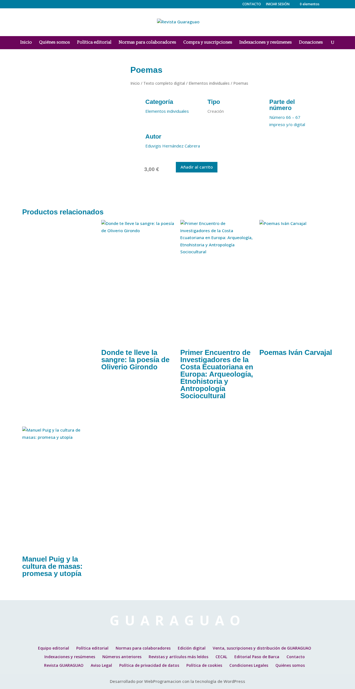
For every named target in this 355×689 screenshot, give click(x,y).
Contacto (295, 656)
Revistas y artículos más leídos (178, 656)
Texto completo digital (164, 83)
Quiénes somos (54, 42)
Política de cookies (204, 665)
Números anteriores (121, 656)
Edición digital (192, 648)
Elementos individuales (209, 83)
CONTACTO (251, 4)
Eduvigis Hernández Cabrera (172, 146)
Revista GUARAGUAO (63, 665)
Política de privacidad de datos (149, 665)
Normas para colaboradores (147, 42)
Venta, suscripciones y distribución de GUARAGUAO (262, 648)
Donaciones (311, 42)
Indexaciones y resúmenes (265, 42)
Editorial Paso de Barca (256, 656)
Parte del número (282, 104)
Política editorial (94, 42)
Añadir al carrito (197, 167)
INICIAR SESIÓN (278, 4)
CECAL (221, 656)
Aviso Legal (101, 665)
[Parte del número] (261, 103)
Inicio (26, 42)
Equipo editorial (53, 648)
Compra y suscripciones (207, 42)
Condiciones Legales (248, 665)
